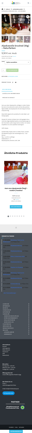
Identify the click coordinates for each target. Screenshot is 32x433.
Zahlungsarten (6, 348)
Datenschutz (5, 355)
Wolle (8, 9)
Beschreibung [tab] (6, 89)
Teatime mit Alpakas (17, 267)
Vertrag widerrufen (8, 393)
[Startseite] (16, 3)
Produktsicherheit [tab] (8, 97)
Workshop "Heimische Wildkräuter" (13, 241)
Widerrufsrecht (6, 350)
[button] (27, 16)
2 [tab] (10, 216)
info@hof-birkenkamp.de (12, 388)
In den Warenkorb (12, 70)
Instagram (21, 427)
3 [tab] (13, 216)
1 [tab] (8, 216)
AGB (3, 353)
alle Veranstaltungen (10, 293)
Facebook (11, 427)
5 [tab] (17, 216)
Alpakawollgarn (18, 9)
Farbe (3, 61)
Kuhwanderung (15, 284)
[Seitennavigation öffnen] (4, 3)
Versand (14, 56)
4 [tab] (15, 216)
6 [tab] (19, 216)
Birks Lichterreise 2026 (18, 256)
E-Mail (16, 427)
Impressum (5, 351)
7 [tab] (21, 216)
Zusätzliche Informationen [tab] (11, 93)
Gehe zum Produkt (16, 206)
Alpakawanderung (16, 245)
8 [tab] (24, 216)
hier (20, 374)
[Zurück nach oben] (16, 229)
